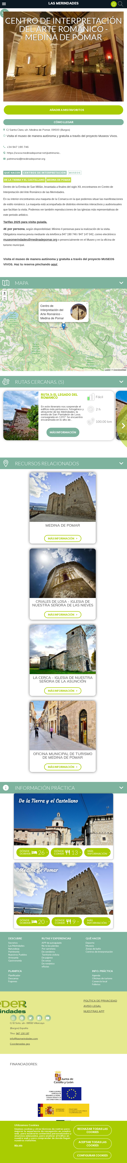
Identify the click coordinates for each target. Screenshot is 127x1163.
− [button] (4, 298)
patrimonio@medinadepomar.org (26, 158)
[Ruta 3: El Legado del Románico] (20, 415)
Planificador (14, 975)
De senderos (48, 951)
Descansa (13, 978)
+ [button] (4, 293)
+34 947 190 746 (18, 147)
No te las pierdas (50, 945)
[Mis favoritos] (114, 4)
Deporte (90, 942)
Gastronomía (15, 960)
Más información (63, 432)
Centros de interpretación (44, 172)
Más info (18, 1145)
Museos (75, 172)
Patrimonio (14, 951)
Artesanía (13, 957)
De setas (46, 960)
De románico (48, 963)
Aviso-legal (92, 1006)
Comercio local (99, 981)
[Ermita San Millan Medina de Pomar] (63, 100)
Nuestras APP (94, 1011)
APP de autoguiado (52, 942)
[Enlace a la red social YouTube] (47, 1018)
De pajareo (47, 957)
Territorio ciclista (50, 954)
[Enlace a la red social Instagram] (13, 1018)
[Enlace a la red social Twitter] (30, 1018)
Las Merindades (63, 3)
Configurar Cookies (92, 1155)
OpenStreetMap (119, 369)
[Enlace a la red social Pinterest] (22, 1018)
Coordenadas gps (20, 1043)
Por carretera (48, 948)
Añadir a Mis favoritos (67, 109)
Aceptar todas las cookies (92, 1143)
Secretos (13, 942)
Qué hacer (12, 172)
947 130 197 (22, 1033)
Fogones (12, 981)
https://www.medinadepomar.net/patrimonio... (34, 152)
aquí (54, 264)
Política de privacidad (100, 1000)
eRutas (45, 966)
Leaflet (107, 369)
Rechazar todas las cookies (92, 1130)
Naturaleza (13, 948)
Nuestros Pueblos (17, 954)
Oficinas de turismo (102, 978)
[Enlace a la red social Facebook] (39, 1018)
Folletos (96, 984)
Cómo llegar (63, 122)
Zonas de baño (93, 948)
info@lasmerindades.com (24, 1038)
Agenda (96, 975)
